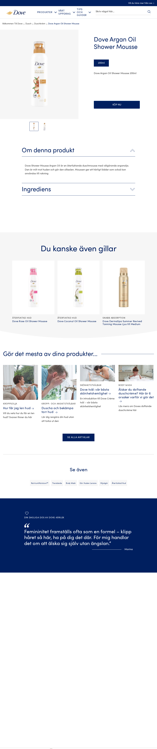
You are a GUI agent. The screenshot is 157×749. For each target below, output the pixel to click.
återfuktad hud (119, 483)
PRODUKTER (44, 12)
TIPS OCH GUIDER (82, 12)
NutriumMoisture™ (39, 483)
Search (149, 11)
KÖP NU (117, 104)
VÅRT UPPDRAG (64, 12)
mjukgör (104, 483)
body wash (71, 483)
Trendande (57, 483)
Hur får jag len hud (17, 408)
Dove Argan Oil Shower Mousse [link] (63, 23)
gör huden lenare (88, 483)
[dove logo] (15, 12)
